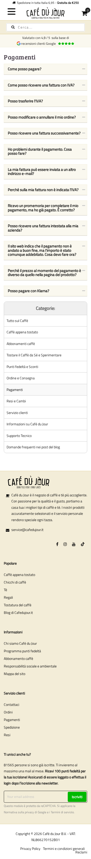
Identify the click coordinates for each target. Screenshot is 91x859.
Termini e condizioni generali (64, 848)
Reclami (81, 852)
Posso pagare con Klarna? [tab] (28, 291)
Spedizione (12, 727)
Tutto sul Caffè (17, 320)
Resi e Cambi (16, 401)
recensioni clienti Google (39, 43)
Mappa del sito (14, 673)
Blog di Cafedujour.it (18, 612)
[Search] (13, 27)
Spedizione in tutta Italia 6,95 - (47, 2)
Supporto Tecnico (19, 435)
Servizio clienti (17, 412)
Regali (8, 597)
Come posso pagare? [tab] (24, 69)
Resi (7, 734)
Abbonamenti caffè (21, 343)
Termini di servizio (62, 812)
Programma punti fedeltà (22, 651)
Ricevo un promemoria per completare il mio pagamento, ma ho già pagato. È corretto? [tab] (43, 208)
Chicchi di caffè (15, 582)
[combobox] (45, 27)
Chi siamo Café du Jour (20, 643)
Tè (5, 589)
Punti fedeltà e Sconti (22, 366)
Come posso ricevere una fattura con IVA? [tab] (41, 85)
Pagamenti (15, 389)
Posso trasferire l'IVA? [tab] (25, 101)
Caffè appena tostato (22, 332)
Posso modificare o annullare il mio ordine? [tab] (42, 117)
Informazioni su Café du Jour (27, 424)
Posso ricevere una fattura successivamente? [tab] (44, 133)
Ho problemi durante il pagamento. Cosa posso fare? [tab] (40, 151)
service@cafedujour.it (27, 529)
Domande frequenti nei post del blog (33, 447)
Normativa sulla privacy (19, 812)
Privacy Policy (30, 848)
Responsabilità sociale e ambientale (30, 666)
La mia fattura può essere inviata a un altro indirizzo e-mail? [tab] (42, 172)
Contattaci (11, 704)
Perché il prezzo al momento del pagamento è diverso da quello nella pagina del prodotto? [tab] (44, 273)
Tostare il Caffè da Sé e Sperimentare (34, 355)
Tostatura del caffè (17, 605)
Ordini (8, 712)
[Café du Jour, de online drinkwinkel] (45, 12)
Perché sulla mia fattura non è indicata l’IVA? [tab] (43, 190)
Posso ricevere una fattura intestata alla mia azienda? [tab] (43, 228)
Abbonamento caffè (18, 658)
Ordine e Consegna (21, 378)
